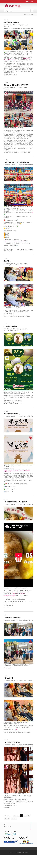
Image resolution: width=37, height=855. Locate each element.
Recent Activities (28, 165)
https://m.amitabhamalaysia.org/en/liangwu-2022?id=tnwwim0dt (17, 470)
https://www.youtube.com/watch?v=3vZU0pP (15, 240)
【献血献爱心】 (9, 678)
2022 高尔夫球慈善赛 (10, 326)
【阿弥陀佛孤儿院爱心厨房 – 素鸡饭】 (15, 502)
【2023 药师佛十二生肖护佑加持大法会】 (16, 162)
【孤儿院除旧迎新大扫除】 (12, 742)
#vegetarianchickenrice (18, 593)
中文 (32, 1)
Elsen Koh (12, 25)
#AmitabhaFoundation (9, 595)
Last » (13, 818)
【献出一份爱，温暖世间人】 (13, 618)
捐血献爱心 (7, 261)
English (27, 1)
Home (26, 14)
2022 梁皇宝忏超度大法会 (12, 414)
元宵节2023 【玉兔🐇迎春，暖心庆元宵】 (17, 85)
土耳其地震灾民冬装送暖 (11, 22)
